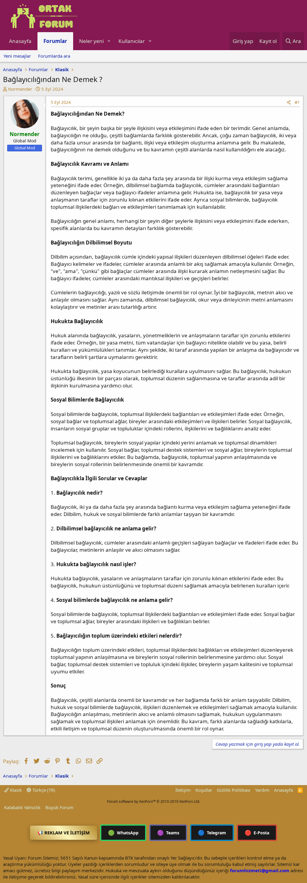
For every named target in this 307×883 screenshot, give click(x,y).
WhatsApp (123, 832)
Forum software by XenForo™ (153, 801)
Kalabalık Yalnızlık (22, 807)
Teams (168, 832)
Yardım (262, 790)
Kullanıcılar (131, 41)
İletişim (183, 790)
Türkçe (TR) (43, 790)
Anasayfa (20, 41)
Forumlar (55, 41)
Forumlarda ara (54, 56)
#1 (297, 102)
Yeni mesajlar (17, 56)
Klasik (15, 790)
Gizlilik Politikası (233, 790)
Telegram (212, 832)
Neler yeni (91, 41)
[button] (108, 41)
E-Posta (257, 832)
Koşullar (203, 790)
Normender (20, 89)
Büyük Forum (59, 807)
